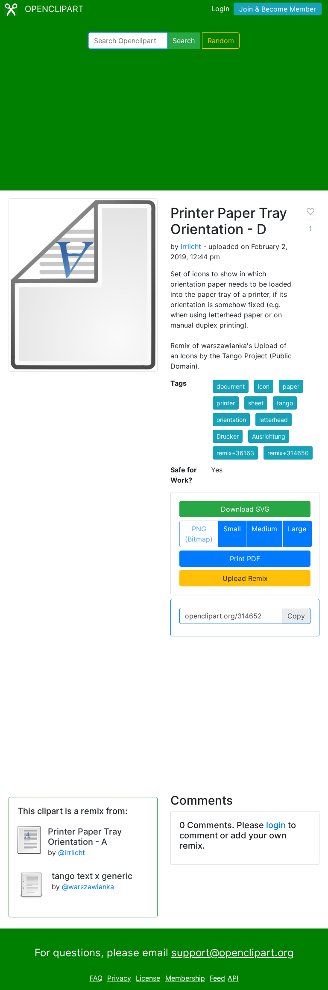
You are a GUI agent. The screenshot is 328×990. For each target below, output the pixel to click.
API (233, 978)
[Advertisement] (164, 119)
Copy (296, 616)
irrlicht (191, 246)
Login (220, 8)
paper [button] (291, 386)
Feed (217, 978)
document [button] (231, 386)
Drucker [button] (228, 436)
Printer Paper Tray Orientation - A (85, 836)
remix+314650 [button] (288, 453)
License (148, 978)
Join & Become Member (277, 9)
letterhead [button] (273, 419)
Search (184, 40)
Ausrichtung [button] (268, 436)
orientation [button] (231, 419)
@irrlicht (71, 852)
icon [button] (263, 386)
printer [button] (226, 403)
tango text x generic (92, 876)
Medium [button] (264, 528)
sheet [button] (256, 403)
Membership (185, 978)
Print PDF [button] (245, 558)
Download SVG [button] (245, 509)
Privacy (119, 978)
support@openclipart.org (232, 952)
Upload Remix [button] (245, 578)
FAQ (96, 978)
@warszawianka (88, 886)
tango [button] (285, 403)
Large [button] (297, 528)
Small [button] (232, 528)
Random (221, 40)
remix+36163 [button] (235, 453)
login (276, 825)
